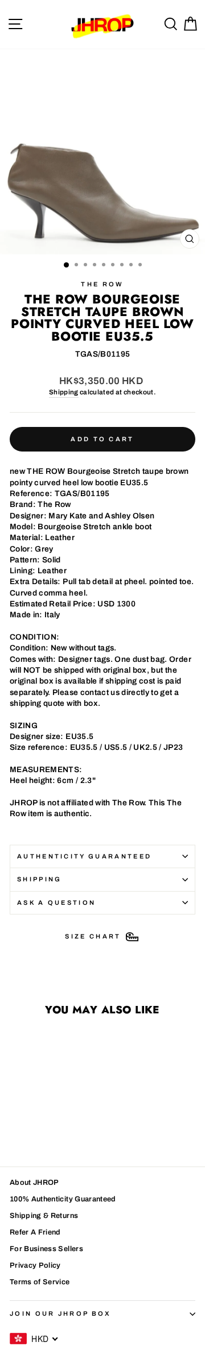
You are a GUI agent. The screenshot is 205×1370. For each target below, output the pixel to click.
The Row (102, 284)
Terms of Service (40, 1282)
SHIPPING (39, 879)
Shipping (64, 392)
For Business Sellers (46, 1249)
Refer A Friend (35, 1232)
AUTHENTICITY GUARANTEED (84, 856)
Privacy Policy (35, 1265)
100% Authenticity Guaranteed (63, 1199)
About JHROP (34, 1183)
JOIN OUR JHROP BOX (61, 1313)
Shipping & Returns (44, 1216)
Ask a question (56, 902)
